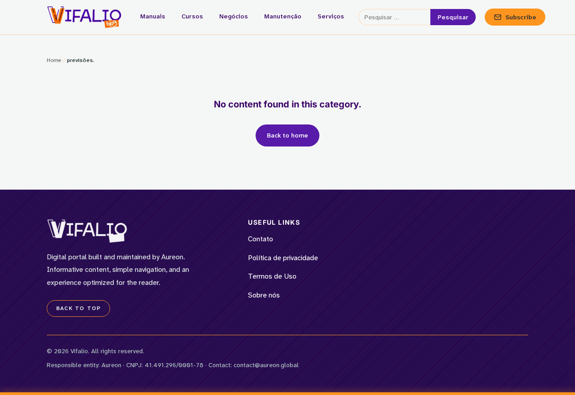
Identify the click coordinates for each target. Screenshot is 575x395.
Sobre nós (264, 295)
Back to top (78, 308)
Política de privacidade (283, 257)
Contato (260, 239)
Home (54, 60)
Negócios (233, 16)
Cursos (192, 16)
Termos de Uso (272, 276)
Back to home (287, 135)
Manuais (152, 16)
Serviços (331, 16)
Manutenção (282, 16)
